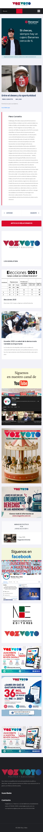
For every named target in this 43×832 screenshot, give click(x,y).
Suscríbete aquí (6, 107)
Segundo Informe (23, 540)
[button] (38, 10)
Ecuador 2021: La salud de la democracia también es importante (20, 342)
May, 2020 (19, 99)
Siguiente (33, 213)
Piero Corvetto (7, 99)
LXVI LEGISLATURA (11, 261)
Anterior (9, 213)
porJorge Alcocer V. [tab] (21, 526)
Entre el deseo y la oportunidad (19, 95)
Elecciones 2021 (10, 299)
